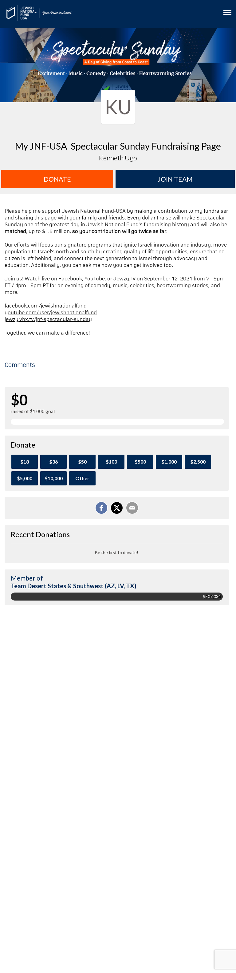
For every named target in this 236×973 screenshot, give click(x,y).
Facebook (70, 279)
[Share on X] (116, 507)
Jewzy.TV (124, 279)
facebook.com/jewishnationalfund (46, 306)
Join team (175, 179)
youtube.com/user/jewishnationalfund (51, 313)
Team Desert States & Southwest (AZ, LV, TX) (73, 585)
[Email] (132, 507)
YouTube (95, 279)
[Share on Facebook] (101, 507)
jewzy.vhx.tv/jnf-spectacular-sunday (48, 319)
